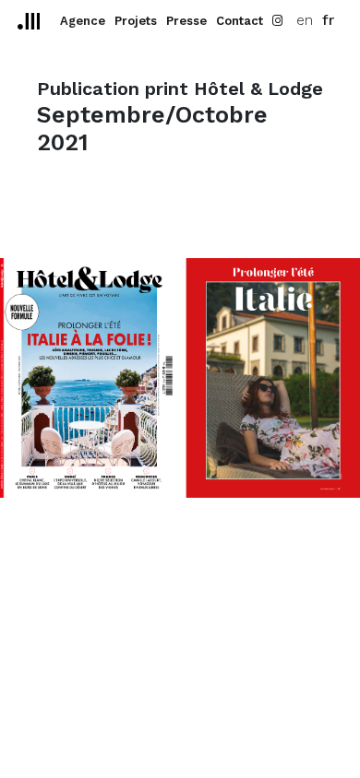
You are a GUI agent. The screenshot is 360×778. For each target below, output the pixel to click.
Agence (82, 21)
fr (328, 20)
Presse (186, 21)
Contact (239, 21)
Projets (135, 21)
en (304, 20)
